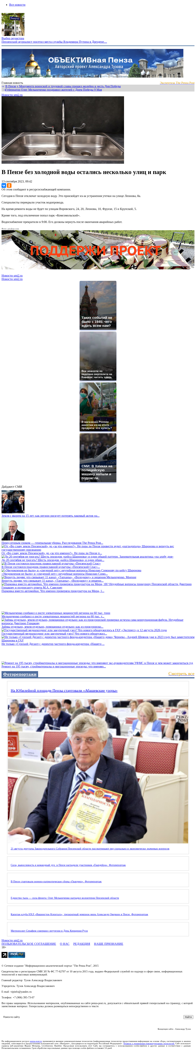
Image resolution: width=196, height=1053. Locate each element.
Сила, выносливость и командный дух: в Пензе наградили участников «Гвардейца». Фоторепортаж (68, 865)
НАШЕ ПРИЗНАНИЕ (108, 943)
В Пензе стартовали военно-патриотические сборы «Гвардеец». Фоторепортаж (56, 881)
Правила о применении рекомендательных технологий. (149, 1043)
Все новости (17, 4)
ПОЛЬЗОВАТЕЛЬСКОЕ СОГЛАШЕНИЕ (29, 943)
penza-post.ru (36, 1041)
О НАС (64, 943)
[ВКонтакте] (4, 185)
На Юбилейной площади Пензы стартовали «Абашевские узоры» (64, 690)
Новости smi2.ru (12, 94)
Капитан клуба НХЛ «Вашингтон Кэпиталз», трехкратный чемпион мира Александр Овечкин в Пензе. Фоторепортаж (79, 914)
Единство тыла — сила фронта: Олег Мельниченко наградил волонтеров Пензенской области (65, 898)
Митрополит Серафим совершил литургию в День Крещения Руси (49, 930)
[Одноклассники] (9, 185)
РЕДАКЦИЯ (81, 943)
